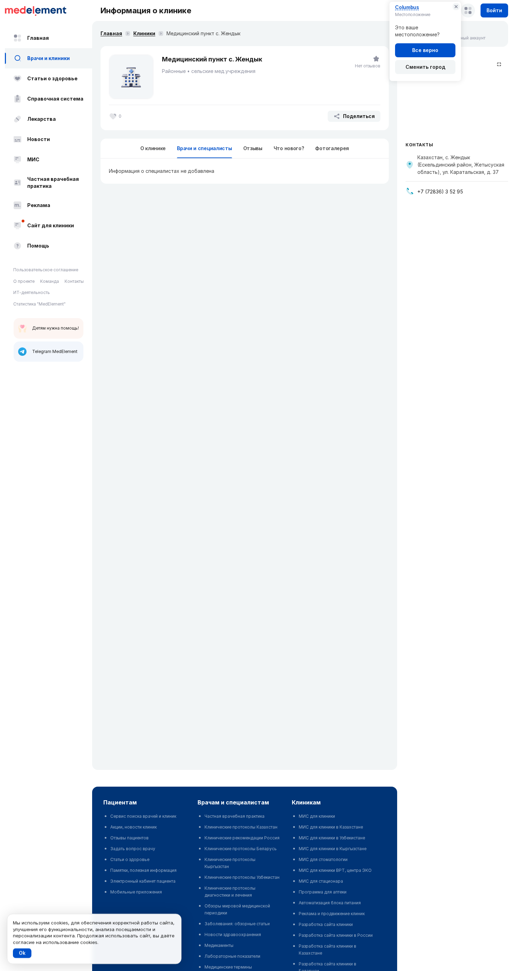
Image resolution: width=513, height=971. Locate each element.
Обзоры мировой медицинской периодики (237, 909)
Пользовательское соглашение (45, 269)
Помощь (38, 246)
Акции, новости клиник (133, 827)
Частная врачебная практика (53, 182)
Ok (22, 953)
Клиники (144, 33)
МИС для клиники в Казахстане (331, 827)
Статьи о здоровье (52, 78)
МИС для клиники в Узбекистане (332, 837)
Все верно (425, 50)
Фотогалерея (332, 148)
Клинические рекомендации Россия (242, 837)
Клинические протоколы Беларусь (241, 848)
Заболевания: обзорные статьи (237, 923)
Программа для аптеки (323, 892)
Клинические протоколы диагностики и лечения (230, 891)
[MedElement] (48, 10)
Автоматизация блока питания (330, 902)
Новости (38, 139)
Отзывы (252, 148)
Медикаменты (219, 945)
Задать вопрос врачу (132, 848)
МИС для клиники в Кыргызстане (332, 848)
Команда (49, 281)
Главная (38, 38)
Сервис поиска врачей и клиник (143, 816)
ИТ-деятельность (31, 292)
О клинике (153, 148)
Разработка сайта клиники (326, 924)
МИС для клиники (317, 816)
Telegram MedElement (54, 351)
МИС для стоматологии (323, 859)
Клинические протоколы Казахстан (241, 827)
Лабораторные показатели (232, 956)
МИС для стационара (321, 881)
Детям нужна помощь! (55, 328)
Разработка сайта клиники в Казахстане (327, 949)
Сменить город (425, 67)
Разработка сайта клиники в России (336, 935)
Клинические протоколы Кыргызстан (230, 863)
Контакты (74, 281)
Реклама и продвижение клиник (332, 913)
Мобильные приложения (136, 892)
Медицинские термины (228, 967)
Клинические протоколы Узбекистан (242, 877)
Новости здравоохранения (233, 934)
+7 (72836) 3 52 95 (440, 191)
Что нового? (289, 148)
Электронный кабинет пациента (143, 881)
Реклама (38, 205)
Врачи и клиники (48, 58)
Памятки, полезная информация (143, 870)
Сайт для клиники (50, 225)
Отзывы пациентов (129, 837)
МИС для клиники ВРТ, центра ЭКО (335, 870)
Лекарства (41, 119)
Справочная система (55, 99)
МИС (33, 159)
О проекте (24, 281)
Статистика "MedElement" (39, 304)
